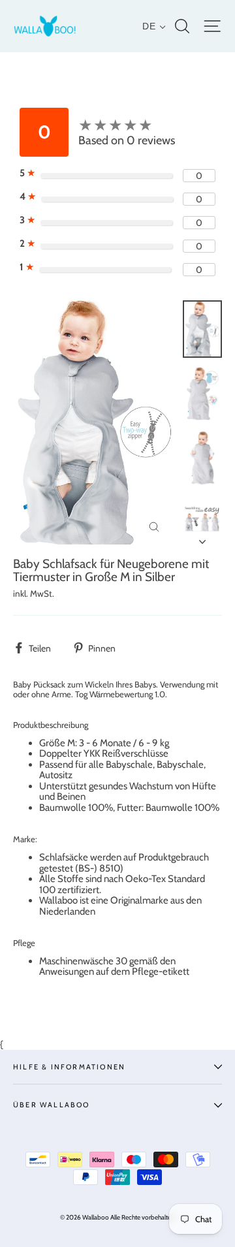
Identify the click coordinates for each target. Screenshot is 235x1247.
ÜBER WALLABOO (51, 1104)
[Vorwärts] (202, 538)
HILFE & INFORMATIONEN (69, 1066)
